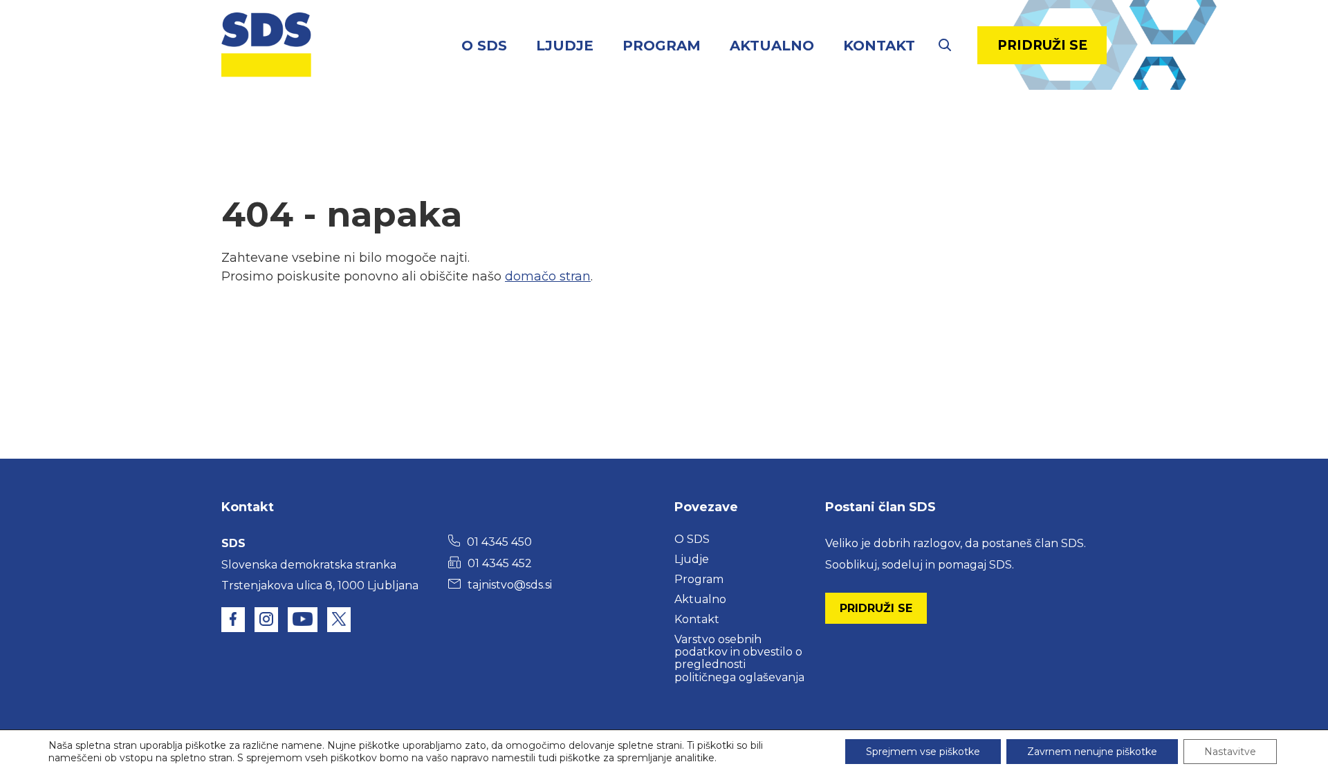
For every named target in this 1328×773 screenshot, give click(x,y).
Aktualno (772, 45)
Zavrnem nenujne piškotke (1092, 751)
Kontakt (879, 45)
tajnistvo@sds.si (510, 584)
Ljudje (564, 45)
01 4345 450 (499, 541)
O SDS (484, 45)
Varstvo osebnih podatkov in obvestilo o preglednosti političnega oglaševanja (739, 658)
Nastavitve (1230, 751)
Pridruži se (1042, 45)
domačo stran (548, 276)
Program (661, 45)
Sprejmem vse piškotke (923, 751)
